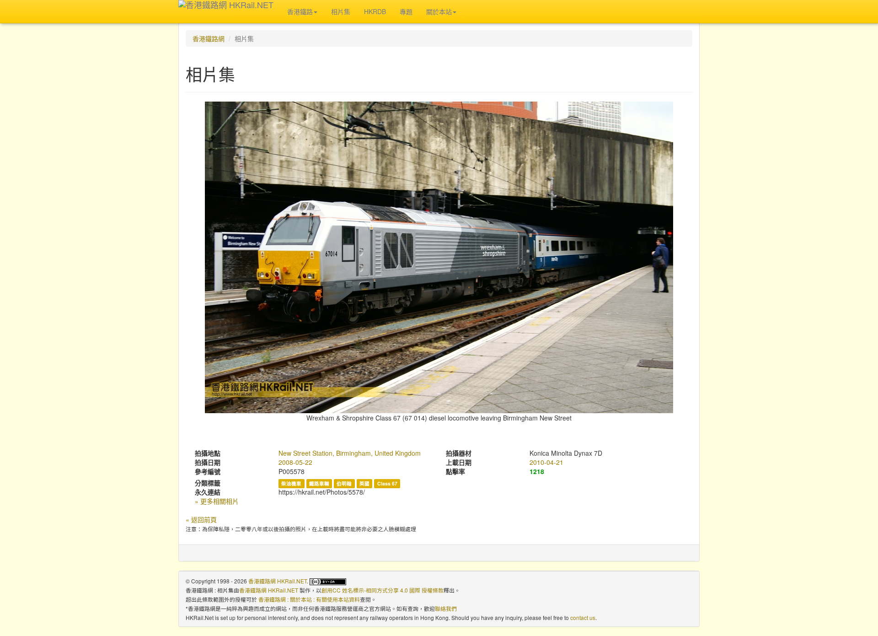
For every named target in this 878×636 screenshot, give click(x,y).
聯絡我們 (446, 608)
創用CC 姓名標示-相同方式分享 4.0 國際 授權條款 (382, 590)
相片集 (340, 11)
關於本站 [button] (439, 11)
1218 (537, 471)
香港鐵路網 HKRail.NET (277, 581)
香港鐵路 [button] (300, 11)
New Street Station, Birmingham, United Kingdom (349, 453)
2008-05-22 (295, 462)
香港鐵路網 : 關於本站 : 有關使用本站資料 (309, 599)
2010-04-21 (546, 462)
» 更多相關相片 (217, 501)
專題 (406, 11)
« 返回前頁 (201, 519)
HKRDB (375, 11)
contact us (582, 617)
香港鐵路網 (209, 38)
